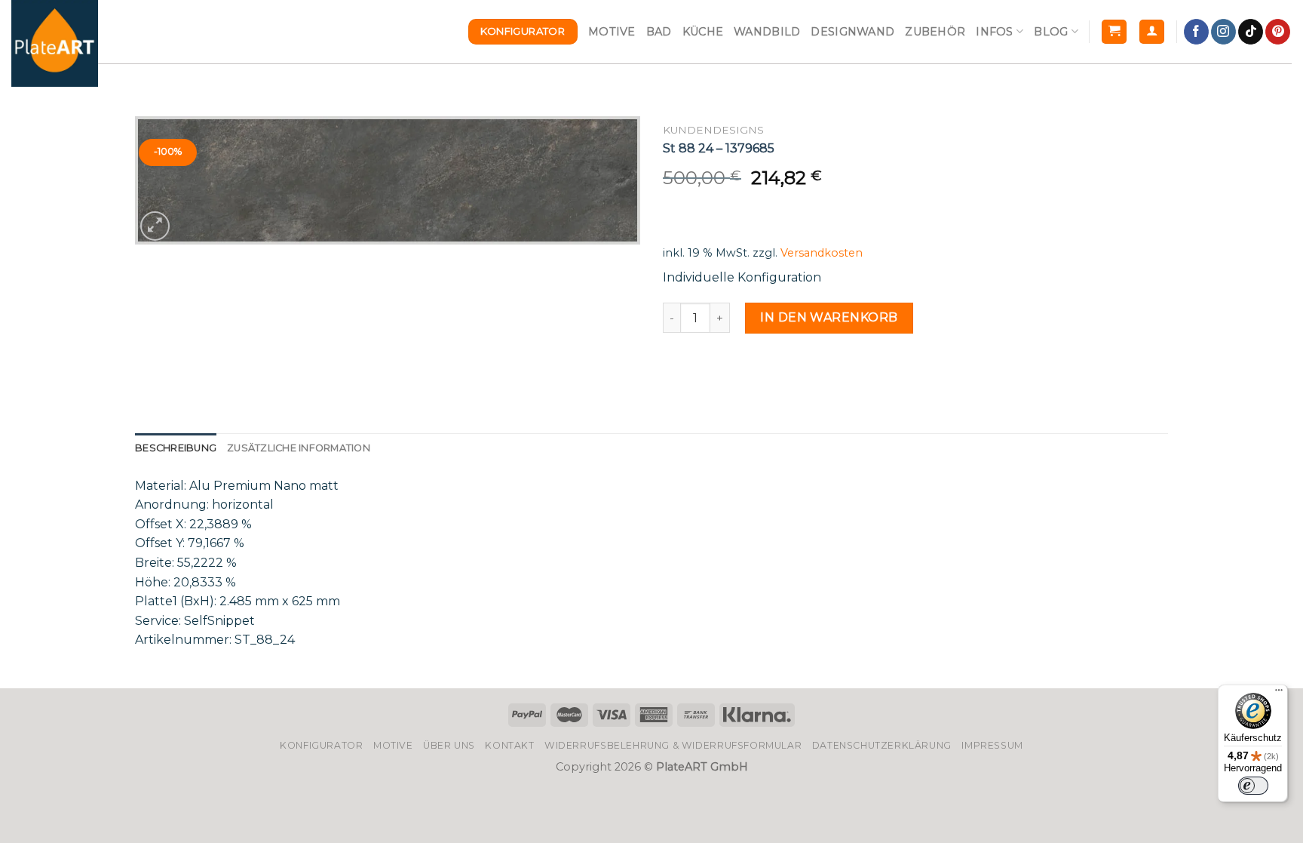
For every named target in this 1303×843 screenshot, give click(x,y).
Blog (1051, 31)
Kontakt (509, 745)
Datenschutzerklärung (882, 745)
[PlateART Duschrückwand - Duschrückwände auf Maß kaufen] (54, 43)
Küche (702, 31)
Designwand (852, 31)
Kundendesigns (713, 130)
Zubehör (935, 31)
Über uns (449, 745)
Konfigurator (321, 745)
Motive (612, 31)
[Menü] (1279, 694)
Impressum (992, 745)
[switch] (1253, 786)
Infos (994, 31)
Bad (659, 31)
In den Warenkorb (829, 317)
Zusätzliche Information (298, 448)
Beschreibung (175, 448)
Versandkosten (821, 253)
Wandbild (767, 31)
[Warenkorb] (1114, 32)
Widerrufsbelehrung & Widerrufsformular (673, 745)
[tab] (175, 448)
